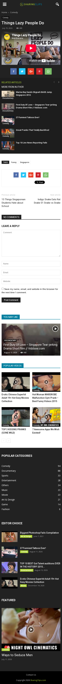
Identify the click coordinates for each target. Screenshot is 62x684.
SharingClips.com (38, 680)
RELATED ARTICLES (11, 82)
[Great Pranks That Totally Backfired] (8, 133)
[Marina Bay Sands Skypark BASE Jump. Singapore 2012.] (8, 95)
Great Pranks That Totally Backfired (32, 130)
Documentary (8, 98)
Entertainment (9, 480)
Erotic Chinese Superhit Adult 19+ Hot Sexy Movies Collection (15, 397)
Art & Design (8, 499)
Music (5, 489)
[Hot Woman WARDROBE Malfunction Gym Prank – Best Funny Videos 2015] (46, 382)
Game (5, 504)
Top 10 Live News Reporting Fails (31, 142)
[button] (57, 4)
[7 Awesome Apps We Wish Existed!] (46, 417)
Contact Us (31, 674)
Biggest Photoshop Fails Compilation (39, 532)
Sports (5, 475)
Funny (14, 162)
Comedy (5, 17)
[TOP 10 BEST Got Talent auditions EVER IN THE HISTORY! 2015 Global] (9, 567)
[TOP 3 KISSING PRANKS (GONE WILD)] (16, 417)
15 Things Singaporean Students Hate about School (13, 203)
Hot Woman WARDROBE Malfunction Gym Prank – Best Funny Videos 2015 (45, 397)
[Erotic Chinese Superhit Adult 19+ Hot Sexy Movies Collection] (16, 382)
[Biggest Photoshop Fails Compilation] (9, 536)
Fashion (6, 509)
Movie (5, 390)
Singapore (24, 162)
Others (5, 485)
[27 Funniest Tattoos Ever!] (8, 120)
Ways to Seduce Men (17, 655)
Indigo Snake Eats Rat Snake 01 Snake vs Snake (47, 201)
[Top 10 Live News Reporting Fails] (8, 145)
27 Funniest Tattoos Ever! (27, 117)
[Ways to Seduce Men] (31, 629)
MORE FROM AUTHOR (13, 87)
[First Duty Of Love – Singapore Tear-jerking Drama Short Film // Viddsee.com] (8, 107)
